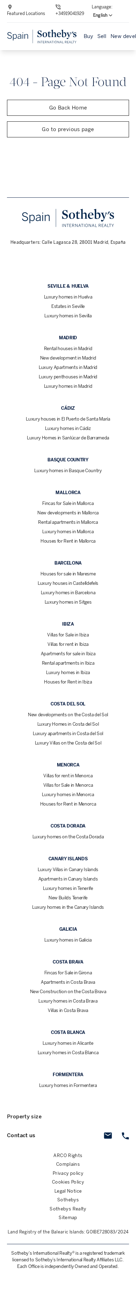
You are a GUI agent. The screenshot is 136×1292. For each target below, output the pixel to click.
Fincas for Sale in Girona (68, 972)
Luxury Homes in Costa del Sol (68, 724)
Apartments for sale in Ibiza (68, 653)
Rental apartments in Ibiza (68, 663)
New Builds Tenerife (68, 897)
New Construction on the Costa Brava (68, 991)
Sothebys (68, 1199)
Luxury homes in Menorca (68, 794)
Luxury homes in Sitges (68, 602)
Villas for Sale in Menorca (68, 785)
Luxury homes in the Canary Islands (68, 907)
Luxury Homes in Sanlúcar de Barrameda (68, 437)
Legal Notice (68, 1191)
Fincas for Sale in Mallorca (67, 503)
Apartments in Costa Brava (68, 982)
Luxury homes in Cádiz (68, 428)
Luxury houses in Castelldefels (68, 583)
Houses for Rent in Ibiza (68, 682)
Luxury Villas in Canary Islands (68, 869)
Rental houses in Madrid (68, 348)
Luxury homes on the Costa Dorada (68, 836)
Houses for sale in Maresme (68, 573)
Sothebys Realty (68, 1208)
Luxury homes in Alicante (68, 1043)
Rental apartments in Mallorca (68, 522)
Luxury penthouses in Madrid (68, 376)
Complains (68, 1164)
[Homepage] (42, 36)
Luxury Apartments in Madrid (68, 367)
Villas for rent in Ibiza (68, 644)
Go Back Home (68, 108)
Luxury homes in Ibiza (68, 672)
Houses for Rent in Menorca (68, 804)
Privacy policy (68, 1173)
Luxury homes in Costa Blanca (68, 1052)
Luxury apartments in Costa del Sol (68, 733)
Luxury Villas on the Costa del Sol (68, 743)
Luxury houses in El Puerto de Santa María (68, 419)
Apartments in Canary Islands (68, 879)
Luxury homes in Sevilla (68, 315)
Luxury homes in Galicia (68, 940)
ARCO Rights (67, 1155)
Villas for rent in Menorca (68, 775)
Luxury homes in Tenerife (68, 888)
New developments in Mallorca (68, 512)
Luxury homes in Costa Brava (67, 1001)
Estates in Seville (68, 306)
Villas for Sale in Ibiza (68, 634)
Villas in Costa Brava (68, 1010)
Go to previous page (68, 129)
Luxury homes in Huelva (68, 297)
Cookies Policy (68, 1182)
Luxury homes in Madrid (68, 386)
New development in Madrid (68, 358)
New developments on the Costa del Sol (68, 714)
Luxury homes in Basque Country (67, 470)
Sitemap (68, 1217)
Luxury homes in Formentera (68, 1085)
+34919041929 (69, 13)
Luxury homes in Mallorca (67, 531)
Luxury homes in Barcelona (68, 592)
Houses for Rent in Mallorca (68, 541)
